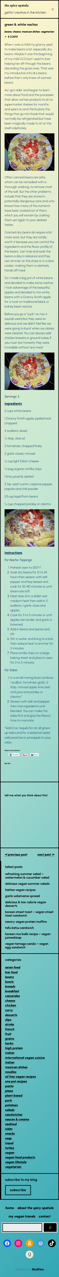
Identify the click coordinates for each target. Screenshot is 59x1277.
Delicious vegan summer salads (27, 884)
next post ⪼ (45, 854)
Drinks (9, 1024)
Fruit (8, 1034)
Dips (8, 1020)
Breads (10, 986)
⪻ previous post (16, 854)
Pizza (9, 1091)
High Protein (14, 1048)
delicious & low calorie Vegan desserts (25, 904)
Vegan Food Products (20, 1157)
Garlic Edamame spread (22, 896)
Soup (8, 1138)
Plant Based (13, 1096)
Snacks (10, 1133)
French (9, 1029)
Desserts (11, 1015)
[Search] (50, 1227)
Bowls (9, 982)
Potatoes (11, 1105)
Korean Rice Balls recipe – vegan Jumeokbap (27, 936)
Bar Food (11, 972)
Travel (9, 1143)
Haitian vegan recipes (20, 890)
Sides (9, 1129)
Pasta (9, 1086)
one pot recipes (16, 1081)
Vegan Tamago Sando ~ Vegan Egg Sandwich (26, 945)
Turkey (9, 1148)
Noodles (10, 1072)
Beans (8, 31)
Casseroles (12, 996)
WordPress (38, 1269)
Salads (10, 1110)
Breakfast (12, 991)
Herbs (9, 1043)
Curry (9, 1010)
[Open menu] (52, 9)
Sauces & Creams (17, 1119)
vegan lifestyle (15, 1162)
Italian (9, 1062)
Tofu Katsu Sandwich (19, 928)
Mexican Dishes (31, 31)
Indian (9, 1053)
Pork (8, 1100)
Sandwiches (13, 1115)
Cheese (17, 31)
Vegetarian (47, 31)
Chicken (10, 1005)
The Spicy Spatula (16, 5)
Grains (9, 1039)
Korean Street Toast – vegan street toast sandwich (29, 913)
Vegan (9, 1153)
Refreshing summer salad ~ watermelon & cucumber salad (27, 875)
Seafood (11, 1124)
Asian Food (12, 967)
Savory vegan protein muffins (26, 922)
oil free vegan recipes (20, 1077)
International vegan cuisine (25, 1058)
